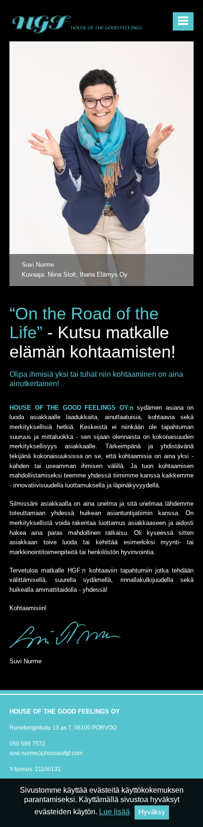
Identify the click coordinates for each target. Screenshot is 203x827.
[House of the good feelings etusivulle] (78, 22)
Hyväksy (151, 812)
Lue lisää (114, 812)
